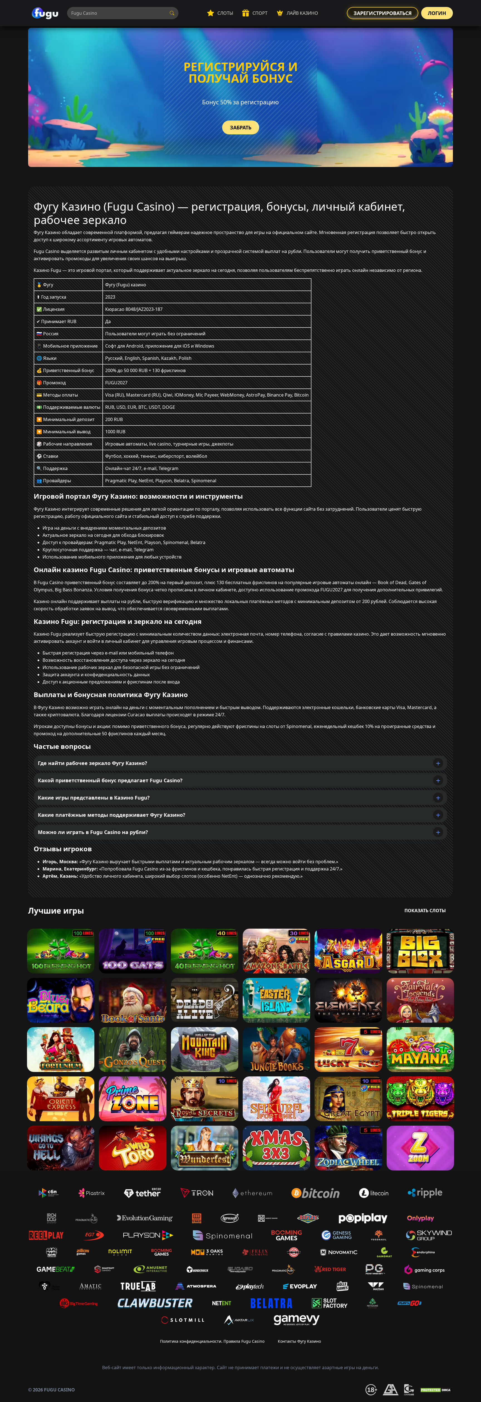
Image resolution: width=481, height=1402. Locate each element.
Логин (437, 13)
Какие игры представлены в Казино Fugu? (94, 797)
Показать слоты (425, 910)
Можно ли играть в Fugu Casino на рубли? (93, 832)
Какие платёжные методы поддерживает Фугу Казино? (111, 814)
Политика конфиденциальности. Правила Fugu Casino (212, 1341)
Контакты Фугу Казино (299, 1341)
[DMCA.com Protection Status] (436, 1389)
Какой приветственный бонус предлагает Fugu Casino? (110, 780)
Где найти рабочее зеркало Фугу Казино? (92, 763)
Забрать (240, 127)
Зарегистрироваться (383, 13)
